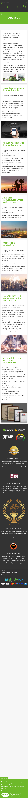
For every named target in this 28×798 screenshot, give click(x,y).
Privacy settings (4, 778)
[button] (14, 77)
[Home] (4, 3)
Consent (5, 795)
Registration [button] (13, 7)
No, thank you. (15, 795)
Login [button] (5, 7)
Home (1, 13)
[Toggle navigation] (25, 7)
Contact (3, 570)
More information (6, 791)
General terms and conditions (9, 572)
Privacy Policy (4, 575)
